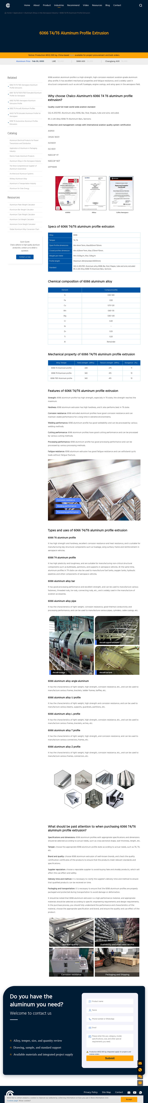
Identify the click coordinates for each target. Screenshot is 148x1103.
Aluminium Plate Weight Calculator (22, 204)
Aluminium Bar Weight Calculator (22, 209)
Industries (59, 5)
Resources (97, 5)
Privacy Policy (91, 1092)
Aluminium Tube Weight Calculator (22, 214)
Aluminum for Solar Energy (19, 188)
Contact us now (25, 257)
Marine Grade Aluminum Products (22, 156)
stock (72, 55)
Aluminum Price (23, 61)
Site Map (106, 1092)
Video (86, 5)
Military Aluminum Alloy (18, 178)
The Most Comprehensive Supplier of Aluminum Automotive (23, 167)
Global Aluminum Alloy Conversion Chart (24, 229)
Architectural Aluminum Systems (21, 173)
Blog (107, 5)
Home (27, 5)
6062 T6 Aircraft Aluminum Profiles (22, 108)
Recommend (73, 5)
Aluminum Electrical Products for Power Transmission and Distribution (24, 142)
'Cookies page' (12, 1100)
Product (47, 5)
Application (18, 13)
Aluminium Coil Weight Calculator (22, 219)
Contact (117, 5)
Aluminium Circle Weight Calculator (22, 224)
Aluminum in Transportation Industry (23, 183)
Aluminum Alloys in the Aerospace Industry (41, 13)
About (36, 5)
